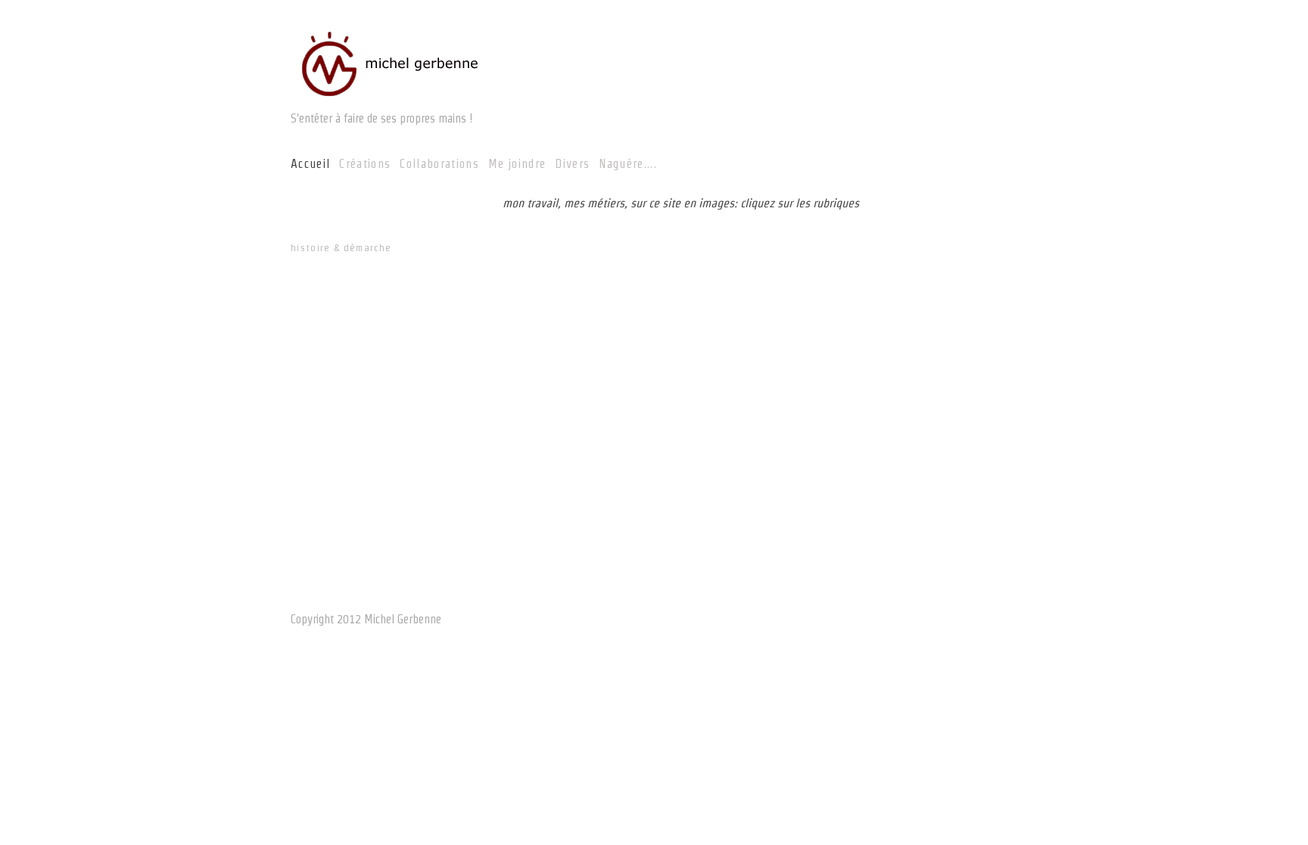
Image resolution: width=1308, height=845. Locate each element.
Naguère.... (628, 163)
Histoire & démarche (341, 247)
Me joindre (517, 163)
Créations (365, 163)
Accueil (310, 163)
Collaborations (439, 163)
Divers (572, 163)
